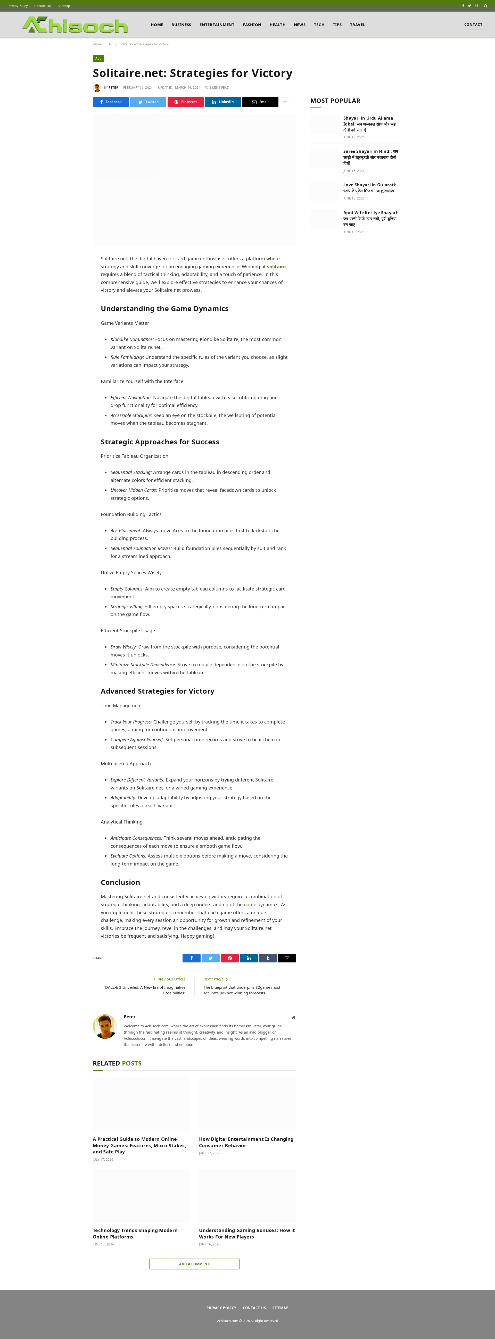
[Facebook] (75, 272)
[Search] (485, 6)
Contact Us (42, 6)
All (98, 58)
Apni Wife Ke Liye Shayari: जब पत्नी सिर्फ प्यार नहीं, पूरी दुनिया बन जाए (371, 218)
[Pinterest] (75, 307)
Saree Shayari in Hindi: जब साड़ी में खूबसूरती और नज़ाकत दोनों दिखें (370, 157)
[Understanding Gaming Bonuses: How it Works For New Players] (247, 1196)
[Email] (75, 319)
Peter (113, 87)
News (300, 24)
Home (157, 24)
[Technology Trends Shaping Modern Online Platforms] (141, 1196)
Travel (357, 24)
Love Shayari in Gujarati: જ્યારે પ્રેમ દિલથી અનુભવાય (370, 188)
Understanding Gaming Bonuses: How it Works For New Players (247, 1233)
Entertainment (217, 24)
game (250, 904)
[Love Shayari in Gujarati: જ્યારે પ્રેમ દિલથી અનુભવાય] (324, 191)
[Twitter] (75, 284)
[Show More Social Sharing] (285, 102)
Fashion (252, 24)
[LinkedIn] (75, 296)
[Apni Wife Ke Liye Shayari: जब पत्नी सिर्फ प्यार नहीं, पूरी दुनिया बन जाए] (324, 219)
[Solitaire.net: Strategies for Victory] (194, 180)
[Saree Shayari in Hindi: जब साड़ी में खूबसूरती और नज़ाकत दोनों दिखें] (324, 158)
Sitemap (63, 6)
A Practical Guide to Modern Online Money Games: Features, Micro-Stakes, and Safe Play (139, 1145)
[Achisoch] (75, 24)
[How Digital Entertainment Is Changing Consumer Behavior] (247, 1104)
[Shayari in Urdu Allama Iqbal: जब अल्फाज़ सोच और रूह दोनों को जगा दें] (324, 124)
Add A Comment (194, 1264)
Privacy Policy (18, 6)
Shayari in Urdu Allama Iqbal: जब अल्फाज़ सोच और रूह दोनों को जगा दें (369, 124)
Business (181, 24)
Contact (473, 24)
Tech (319, 24)
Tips (337, 24)
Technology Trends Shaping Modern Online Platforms (135, 1233)
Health (278, 24)
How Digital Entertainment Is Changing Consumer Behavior (246, 1142)
